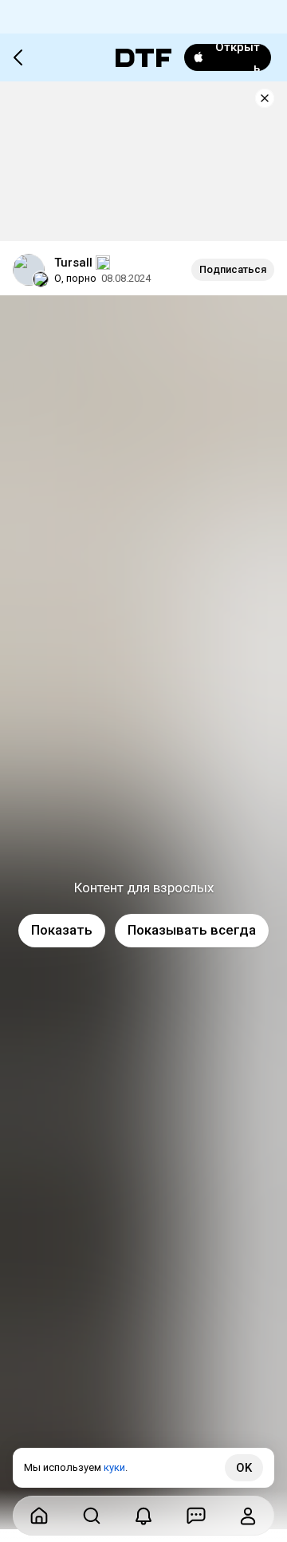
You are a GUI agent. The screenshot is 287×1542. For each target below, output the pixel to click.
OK (244, 1468)
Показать (61, 930)
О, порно (75, 278)
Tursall (73, 262)
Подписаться (232, 269)
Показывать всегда (192, 930)
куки (114, 1467)
